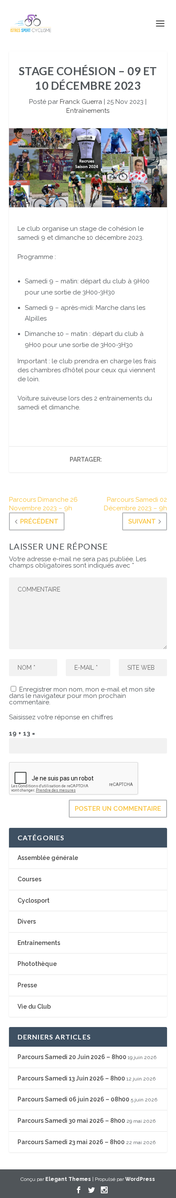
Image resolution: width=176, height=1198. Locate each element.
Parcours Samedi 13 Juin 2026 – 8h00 (71, 1078)
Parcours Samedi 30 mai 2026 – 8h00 (71, 1120)
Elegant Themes (68, 1179)
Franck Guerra (81, 102)
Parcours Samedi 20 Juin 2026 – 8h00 (72, 1057)
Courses (29, 879)
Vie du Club (34, 1006)
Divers (27, 921)
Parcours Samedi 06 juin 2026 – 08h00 (73, 1099)
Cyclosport (34, 900)
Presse (27, 985)
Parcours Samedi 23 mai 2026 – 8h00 (71, 1142)
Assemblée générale (48, 857)
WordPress (140, 1179)
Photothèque (37, 963)
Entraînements (87, 111)
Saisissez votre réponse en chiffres (61, 717)
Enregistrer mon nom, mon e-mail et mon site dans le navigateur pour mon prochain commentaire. (82, 696)
